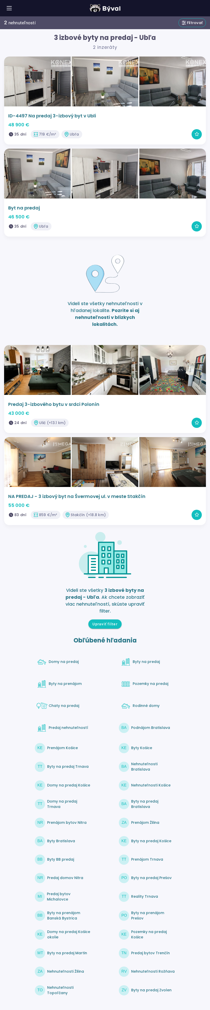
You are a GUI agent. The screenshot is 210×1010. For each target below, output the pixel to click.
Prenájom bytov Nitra (67, 822)
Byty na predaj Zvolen (151, 990)
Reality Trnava (144, 896)
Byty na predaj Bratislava (144, 804)
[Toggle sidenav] (9, 8)
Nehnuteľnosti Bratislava (144, 766)
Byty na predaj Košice (151, 840)
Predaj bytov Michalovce (58, 896)
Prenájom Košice (62, 747)
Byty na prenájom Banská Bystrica (63, 915)
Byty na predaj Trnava (68, 766)
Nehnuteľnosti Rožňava (153, 971)
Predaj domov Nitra (65, 877)
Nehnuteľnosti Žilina (65, 971)
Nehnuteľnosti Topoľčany (60, 990)
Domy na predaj (64, 661)
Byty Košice (141, 747)
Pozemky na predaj (150, 683)
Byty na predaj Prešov (151, 877)
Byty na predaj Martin (67, 953)
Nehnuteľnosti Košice (151, 785)
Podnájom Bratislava (150, 727)
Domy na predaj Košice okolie (68, 934)
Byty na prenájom (65, 683)
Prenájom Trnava (147, 859)
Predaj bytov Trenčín (150, 953)
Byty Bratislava (61, 840)
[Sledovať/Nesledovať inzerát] (197, 134)
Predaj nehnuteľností (68, 727)
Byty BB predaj (60, 859)
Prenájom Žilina (145, 822)
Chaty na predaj (64, 705)
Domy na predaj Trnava (62, 804)
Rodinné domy (146, 705)
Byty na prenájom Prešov (147, 915)
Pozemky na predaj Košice (149, 934)
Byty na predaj (146, 661)
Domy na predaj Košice (68, 785)
